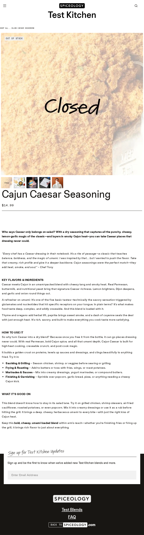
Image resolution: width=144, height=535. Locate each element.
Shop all (4, 28)
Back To (56, 524)
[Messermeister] (72, 5)
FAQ (72, 517)
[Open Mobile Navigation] (4, 5)
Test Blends (72, 509)
